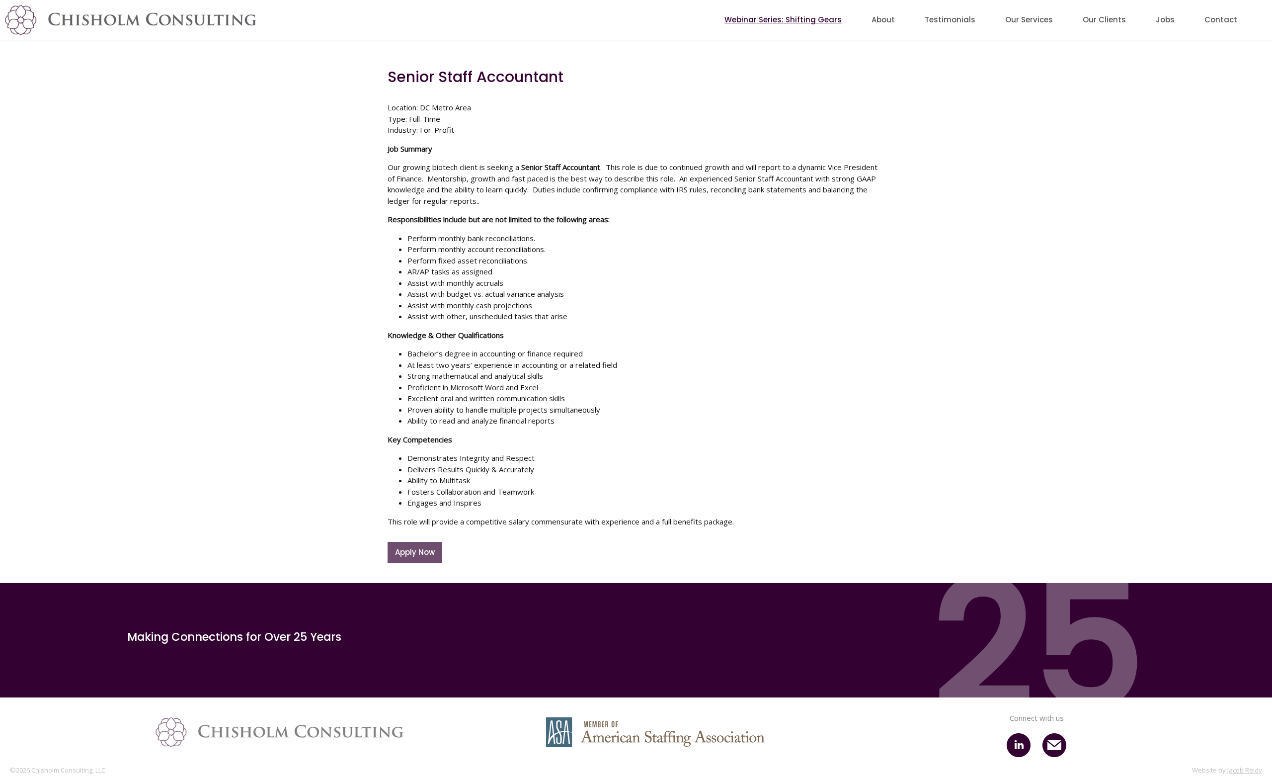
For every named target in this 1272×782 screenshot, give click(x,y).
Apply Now (415, 552)
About (883, 19)
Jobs (1165, 19)
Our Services (1029, 19)
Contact (1220, 19)
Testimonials (950, 19)
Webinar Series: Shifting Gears (783, 19)
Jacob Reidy (1244, 770)
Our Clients (1104, 19)
